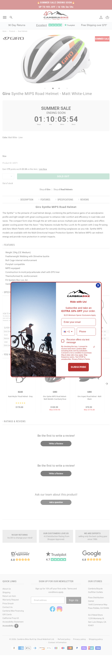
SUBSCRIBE (78, 367)
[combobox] (68, 331)
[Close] (98, 285)
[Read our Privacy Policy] (94, 347)
